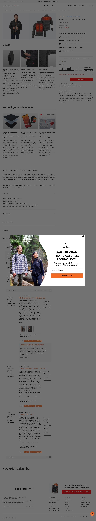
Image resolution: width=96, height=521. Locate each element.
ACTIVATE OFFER (66, 275)
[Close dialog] (83, 237)
